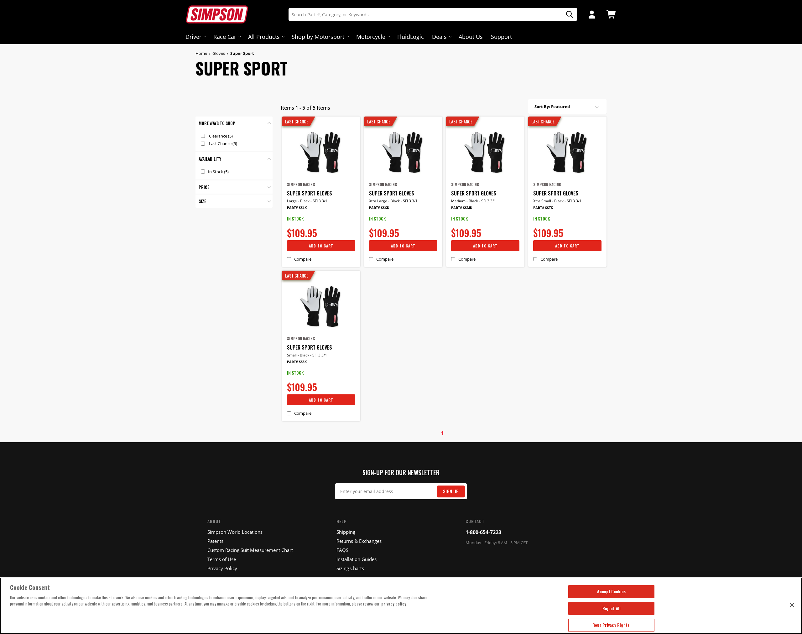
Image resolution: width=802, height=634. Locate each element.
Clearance (221, 136)
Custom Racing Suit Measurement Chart (250, 550)
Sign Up (451, 491)
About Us (471, 36)
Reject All (611, 608)
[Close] (792, 605)
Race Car (224, 36)
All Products (264, 36)
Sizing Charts (350, 568)
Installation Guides (356, 559)
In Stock (218, 171)
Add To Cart (321, 245)
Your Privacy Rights (611, 625)
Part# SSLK (297, 207)
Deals (439, 36)
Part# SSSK (297, 361)
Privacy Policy (222, 568)
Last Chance (223, 143)
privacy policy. (394, 603)
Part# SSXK (379, 207)
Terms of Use (221, 559)
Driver (193, 36)
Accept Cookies (611, 591)
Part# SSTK (543, 207)
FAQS (342, 550)
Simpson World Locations (235, 532)
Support (501, 36)
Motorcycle (370, 36)
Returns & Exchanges (359, 541)
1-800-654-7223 (483, 532)
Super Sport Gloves (309, 193)
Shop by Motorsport (318, 36)
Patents (215, 541)
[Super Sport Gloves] (321, 152)
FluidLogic (410, 36)
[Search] (567, 14)
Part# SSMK (461, 207)
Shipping (345, 532)
